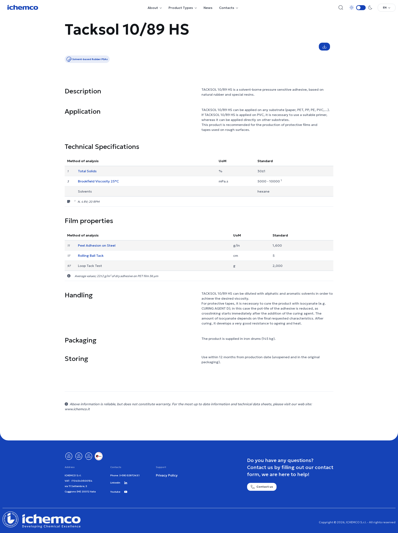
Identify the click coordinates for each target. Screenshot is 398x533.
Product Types (181, 8)
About (153, 8)
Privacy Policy (167, 475)
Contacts (226, 8)
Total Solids (87, 171)
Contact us (264, 486)
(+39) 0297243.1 (129, 475)
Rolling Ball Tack (91, 255)
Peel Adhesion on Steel (96, 245)
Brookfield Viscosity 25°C (98, 181)
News (208, 8)
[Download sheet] (324, 47)
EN (385, 7)
